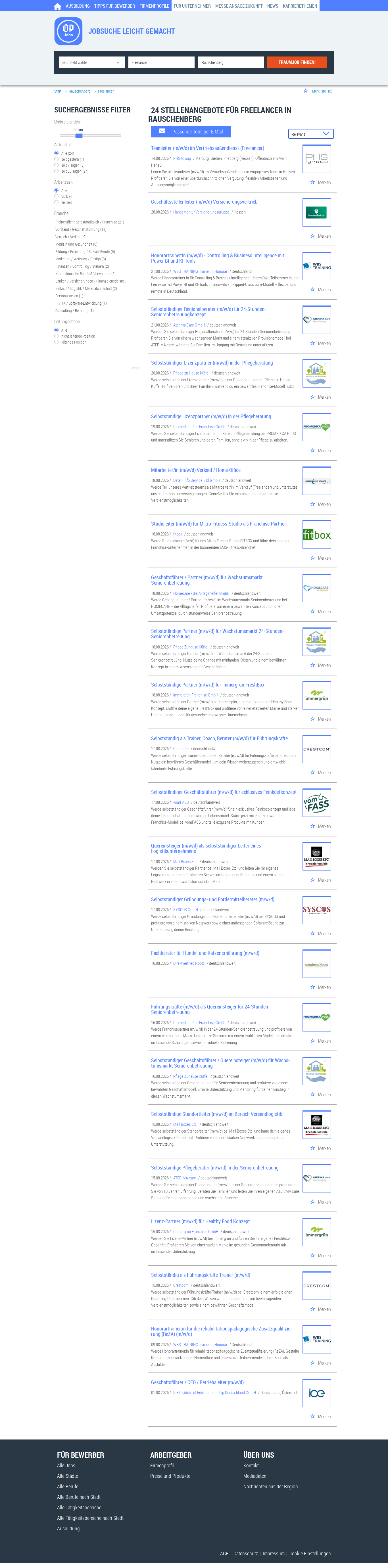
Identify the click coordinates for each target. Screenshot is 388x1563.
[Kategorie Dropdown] (119, 62)
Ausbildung (78, 6)
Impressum (274, 1553)
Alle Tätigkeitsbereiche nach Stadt (90, 1517)
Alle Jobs (66, 1465)
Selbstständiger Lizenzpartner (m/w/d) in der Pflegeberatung (212, 362)
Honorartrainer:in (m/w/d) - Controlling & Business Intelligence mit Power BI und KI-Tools (217, 258)
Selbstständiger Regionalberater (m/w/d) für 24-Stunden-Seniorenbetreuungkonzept (208, 312)
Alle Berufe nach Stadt (79, 1496)
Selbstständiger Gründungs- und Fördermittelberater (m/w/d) (212, 899)
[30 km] (79, 135)
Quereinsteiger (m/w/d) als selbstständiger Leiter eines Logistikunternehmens (206, 848)
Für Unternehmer (192, 6)
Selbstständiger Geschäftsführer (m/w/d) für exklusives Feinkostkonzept (224, 791)
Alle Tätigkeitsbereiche (79, 1507)
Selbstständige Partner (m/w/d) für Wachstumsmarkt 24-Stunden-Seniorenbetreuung (217, 633)
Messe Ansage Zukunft (239, 6)
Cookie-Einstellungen (310, 1553)
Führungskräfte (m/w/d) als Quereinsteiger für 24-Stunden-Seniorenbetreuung (210, 1009)
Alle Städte (67, 1475)
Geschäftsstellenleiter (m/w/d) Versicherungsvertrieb (204, 201)
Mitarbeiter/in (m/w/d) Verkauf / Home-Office (196, 469)
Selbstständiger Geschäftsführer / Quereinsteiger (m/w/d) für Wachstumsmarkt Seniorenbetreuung (220, 1063)
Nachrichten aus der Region (270, 1486)
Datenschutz (245, 1553)
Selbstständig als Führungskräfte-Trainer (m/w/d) (200, 1274)
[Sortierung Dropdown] (327, 134)
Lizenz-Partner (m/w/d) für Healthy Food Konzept (200, 1221)
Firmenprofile (154, 6)
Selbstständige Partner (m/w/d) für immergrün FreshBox (207, 684)
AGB (224, 1553)
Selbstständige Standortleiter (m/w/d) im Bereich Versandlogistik (216, 1113)
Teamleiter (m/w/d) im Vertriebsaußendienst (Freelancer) (207, 148)
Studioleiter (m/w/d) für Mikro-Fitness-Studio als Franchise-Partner (218, 523)
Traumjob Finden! (297, 62)
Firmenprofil (162, 1465)
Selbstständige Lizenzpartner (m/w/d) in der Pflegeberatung (211, 416)
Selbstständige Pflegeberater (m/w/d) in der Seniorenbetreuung (215, 1167)
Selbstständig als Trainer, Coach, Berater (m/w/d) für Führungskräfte (219, 738)
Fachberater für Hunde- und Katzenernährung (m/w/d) (205, 952)
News (272, 6)
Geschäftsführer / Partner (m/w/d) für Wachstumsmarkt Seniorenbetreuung (207, 580)
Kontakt (251, 1465)
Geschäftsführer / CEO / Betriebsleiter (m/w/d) (197, 1382)
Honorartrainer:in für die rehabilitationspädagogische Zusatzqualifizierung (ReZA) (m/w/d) (221, 1331)
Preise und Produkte (170, 1475)
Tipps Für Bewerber (114, 6)
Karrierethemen (300, 6)
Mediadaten (254, 1475)
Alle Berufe (67, 1486)
